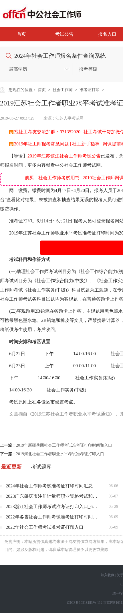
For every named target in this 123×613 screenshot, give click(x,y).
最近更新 (11, 467)
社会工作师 (63, 90)
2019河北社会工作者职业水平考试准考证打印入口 (60, 454)
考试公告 (64, 34)
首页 (21, 34)
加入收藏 (107, 575)
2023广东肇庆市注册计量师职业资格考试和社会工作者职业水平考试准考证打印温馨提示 (53, 496)
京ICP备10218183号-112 (84, 603)
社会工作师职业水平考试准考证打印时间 (73, 232)
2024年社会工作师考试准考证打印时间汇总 (49, 485)
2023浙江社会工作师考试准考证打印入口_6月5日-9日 (53, 506)
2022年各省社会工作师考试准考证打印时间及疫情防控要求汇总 (53, 516)
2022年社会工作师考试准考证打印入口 (45, 527)
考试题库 (41, 467)
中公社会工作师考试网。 (80, 165)
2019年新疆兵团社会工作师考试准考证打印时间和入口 (64, 445)
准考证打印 (90, 90)
